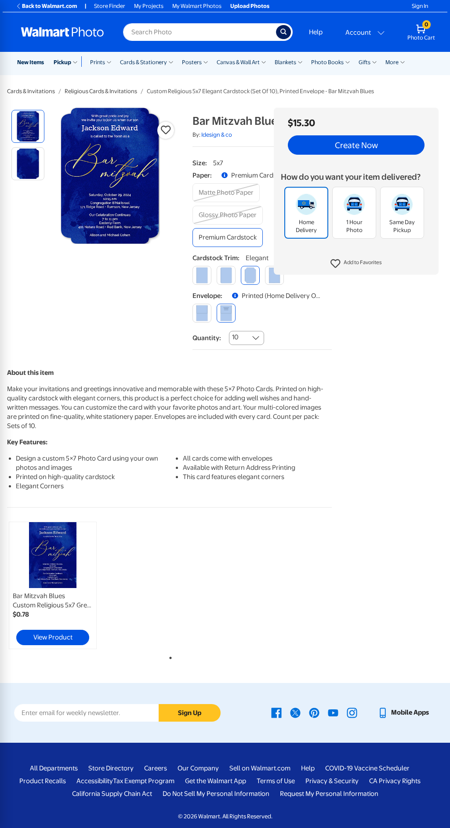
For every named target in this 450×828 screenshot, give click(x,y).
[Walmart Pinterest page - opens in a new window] (314, 712)
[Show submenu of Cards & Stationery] (171, 61)
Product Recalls (42, 781)
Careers (155, 768)
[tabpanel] (61, 585)
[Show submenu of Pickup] (77, 61)
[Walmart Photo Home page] (62, 32)
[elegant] (250, 275)
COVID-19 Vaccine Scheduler (367, 768)
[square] (201, 275)
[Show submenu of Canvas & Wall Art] (263, 61)
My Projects (148, 6)
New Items (30, 62)
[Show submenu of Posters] (205, 61)
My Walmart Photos (196, 6)
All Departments (54, 768)
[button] (356, 263)
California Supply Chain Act (112, 794)
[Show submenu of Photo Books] (347, 61)
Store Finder (109, 6)
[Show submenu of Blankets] (300, 61)
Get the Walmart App (215, 781)
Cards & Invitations (31, 91)
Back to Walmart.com (49, 6)
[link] (52, 585)
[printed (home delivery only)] (226, 313)
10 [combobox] (235, 337)
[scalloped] (274, 275)
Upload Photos (249, 6)
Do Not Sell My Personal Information (216, 794)
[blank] (201, 313)
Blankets (285, 62)
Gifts (364, 62)
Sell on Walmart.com (259, 768)
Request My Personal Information (329, 794)
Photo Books (327, 62)
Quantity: (206, 338)
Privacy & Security (332, 781)
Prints (97, 62)
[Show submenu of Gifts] (374, 61)
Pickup (62, 62)
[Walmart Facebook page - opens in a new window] (276, 712)
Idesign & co (216, 134)
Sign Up (189, 713)
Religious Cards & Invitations (101, 91)
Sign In (420, 6)
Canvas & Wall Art (238, 62)
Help (316, 32)
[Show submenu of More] (402, 61)
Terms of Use (276, 781)
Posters (192, 62)
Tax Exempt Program (143, 781)
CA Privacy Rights (395, 781)
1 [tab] (168, 656)
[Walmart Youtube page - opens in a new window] (333, 712)
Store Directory (111, 768)
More (392, 62)
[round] (226, 275)
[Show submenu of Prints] (109, 61)
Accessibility (94, 781)
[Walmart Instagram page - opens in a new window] (352, 712)
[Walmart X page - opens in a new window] (295, 712)
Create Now (356, 145)
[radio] (27, 126)
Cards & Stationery (143, 62)
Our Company (198, 768)
